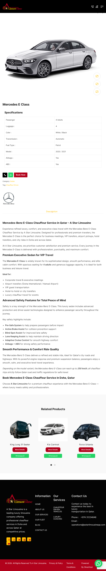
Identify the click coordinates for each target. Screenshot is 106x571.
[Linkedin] (29, 539)
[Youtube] (8, 543)
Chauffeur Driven (12, 185)
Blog (37, 525)
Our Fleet (40, 520)
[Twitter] (19, 539)
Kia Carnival (53, 444)
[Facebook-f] (8, 539)
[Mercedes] (9, 198)
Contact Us (41, 530)
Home (37, 504)
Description (51, 211)
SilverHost (88, 567)
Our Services (41, 514)
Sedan (12, 181)
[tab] (51, 211)
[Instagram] (14, 539)
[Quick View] (20, 438)
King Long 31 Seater (20, 444)
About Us (39, 509)
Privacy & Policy (56, 563)
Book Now (20, 175)
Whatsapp (19, 456)
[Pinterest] (24, 539)
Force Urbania (86, 444)
